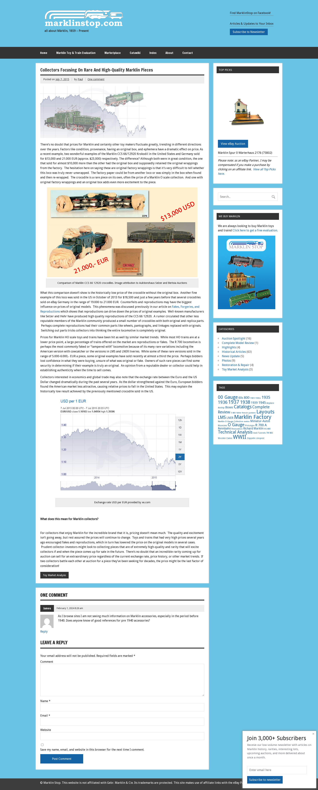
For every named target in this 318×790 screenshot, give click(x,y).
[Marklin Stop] (84, 27)
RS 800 (267, 429)
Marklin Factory (252, 417)
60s (241, 398)
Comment (46, 661)
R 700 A (261, 425)
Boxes (229, 407)
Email (45, 715)
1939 (254, 402)
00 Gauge (228, 397)
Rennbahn (224, 428)
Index (152, 53)
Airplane (270, 403)
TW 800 (269, 433)
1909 (252, 398)
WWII (239, 437)
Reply (44, 631)
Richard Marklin (253, 428)
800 (246, 398)
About (169, 53)
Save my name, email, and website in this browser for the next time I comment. (92, 749)
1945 (262, 402)
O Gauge (236, 424)
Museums (222, 425)
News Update (231, 356)
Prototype (250, 425)
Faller (238, 413)
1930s (258, 398)
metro (247, 421)
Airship (221, 407)
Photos (226, 360)
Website (45, 730)
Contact (187, 53)
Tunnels (262, 433)
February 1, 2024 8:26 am (70, 608)
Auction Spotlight (233, 338)
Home (43, 53)
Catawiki (135, 53)
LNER (230, 418)
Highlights (229, 347)
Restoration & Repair (235, 365)
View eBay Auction (233, 143)
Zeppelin (251, 438)
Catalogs (243, 406)
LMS (222, 417)
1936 (222, 402)
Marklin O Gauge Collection (230, 421)
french (245, 413)
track (255, 433)
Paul (80, 79)
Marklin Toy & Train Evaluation (76, 53)
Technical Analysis (235, 432)
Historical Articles (234, 352)
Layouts (265, 412)
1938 (245, 402)
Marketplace (113, 53)
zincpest (260, 438)
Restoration (237, 429)
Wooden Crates (225, 438)
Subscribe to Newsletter (249, 32)
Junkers (252, 413)
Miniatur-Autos (260, 421)
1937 (233, 402)
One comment (96, 79)
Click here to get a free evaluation (255, 230)
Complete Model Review (238, 343)
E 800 (233, 413)
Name (45, 701)
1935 (266, 397)
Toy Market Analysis (54, 575)
